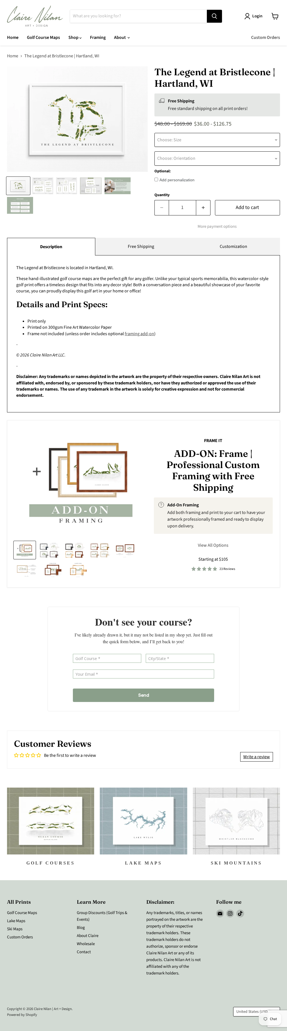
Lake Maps (16, 921)
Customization (233, 246)
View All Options (213, 545)
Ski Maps (14, 929)
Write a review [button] (256, 757)
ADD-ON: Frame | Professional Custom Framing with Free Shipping (213, 470)
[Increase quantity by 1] (203, 207)
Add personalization (177, 180)
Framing (98, 37)
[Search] (214, 16)
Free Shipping (141, 246)
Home (12, 37)
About (120, 37)
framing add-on (139, 334)
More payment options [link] (217, 226)
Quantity (162, 195)
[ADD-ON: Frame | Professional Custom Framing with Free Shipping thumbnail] (25, 550)
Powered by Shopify (22, 1014)
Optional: (162, 171)
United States (254, 1011)
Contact (84, 952)
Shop (73, 37)
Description (51, 247)
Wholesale (86, 944)
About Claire (87, 936)
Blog (81, 928)
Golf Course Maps (43, 37)
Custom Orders (265, 37)
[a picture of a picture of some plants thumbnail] (27, 570)
